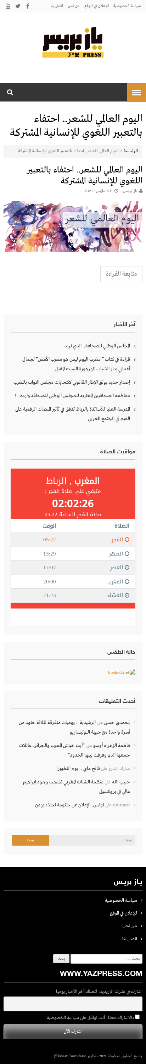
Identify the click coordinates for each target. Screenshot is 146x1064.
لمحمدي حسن (117, 722)
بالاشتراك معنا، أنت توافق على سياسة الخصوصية (91, 1018)
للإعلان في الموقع (96, 6)
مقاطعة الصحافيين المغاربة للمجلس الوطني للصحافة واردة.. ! (72, 396)
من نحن (74, 6)
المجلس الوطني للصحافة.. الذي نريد (97, 346)
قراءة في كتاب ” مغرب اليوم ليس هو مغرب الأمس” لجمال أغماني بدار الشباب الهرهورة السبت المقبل (76, 364)
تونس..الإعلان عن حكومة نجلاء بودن (69, 805)
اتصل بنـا (57, 6)
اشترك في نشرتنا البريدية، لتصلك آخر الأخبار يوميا (99, 992)
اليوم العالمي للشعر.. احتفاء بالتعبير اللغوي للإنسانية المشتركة (84, 176)
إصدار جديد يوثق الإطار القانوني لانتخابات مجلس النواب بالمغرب (71, 382)
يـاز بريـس (130, 191)
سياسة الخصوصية (127, 6)
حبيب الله (121, 782)
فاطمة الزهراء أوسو (111, 745)
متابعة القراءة (121, 274)
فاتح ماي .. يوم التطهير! (78, 768)
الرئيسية (131, 151)
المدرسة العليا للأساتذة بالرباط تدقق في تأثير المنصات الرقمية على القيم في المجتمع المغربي (72, 414)
